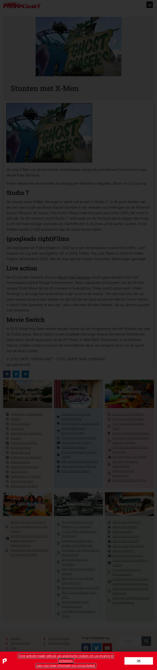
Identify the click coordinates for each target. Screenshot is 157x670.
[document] (78, 335)
